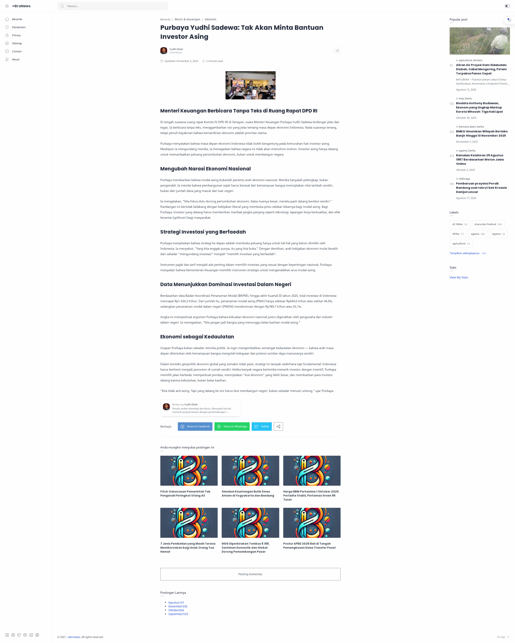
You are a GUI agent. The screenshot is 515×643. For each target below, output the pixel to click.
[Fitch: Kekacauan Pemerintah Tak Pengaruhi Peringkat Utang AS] (189, 471)
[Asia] (461, 98)
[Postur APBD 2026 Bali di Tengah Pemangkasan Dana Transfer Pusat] (312, 523)
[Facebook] (7, 635)
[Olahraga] (464, 178)
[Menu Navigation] (7, 6)
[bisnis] (468, 98)
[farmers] (477, 60)
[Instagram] (13, 635)
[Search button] (62, 6)
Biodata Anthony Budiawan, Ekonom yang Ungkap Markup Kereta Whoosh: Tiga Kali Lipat (479, 107)
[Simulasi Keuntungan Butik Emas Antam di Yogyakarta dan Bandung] (250, 471)
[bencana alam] (467, 126)
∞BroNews (21, 6)
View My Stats (459, 277)
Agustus (176, 602)
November (177, 606)
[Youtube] (25, 635)
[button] (507, 6)
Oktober (176, 610)
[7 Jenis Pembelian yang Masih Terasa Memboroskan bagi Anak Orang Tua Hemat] (189, 523)
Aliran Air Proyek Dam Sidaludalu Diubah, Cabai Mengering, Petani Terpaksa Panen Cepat (481, 69)
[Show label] (468, 253)
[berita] (480, 126)
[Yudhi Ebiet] (176, 49)
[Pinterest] (37, 635)
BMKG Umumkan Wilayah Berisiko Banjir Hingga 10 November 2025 (482, 133)
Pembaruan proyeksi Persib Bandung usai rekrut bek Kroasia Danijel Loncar (481, 187)
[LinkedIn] (31, 635)
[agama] (463, 150)
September (178, 614)
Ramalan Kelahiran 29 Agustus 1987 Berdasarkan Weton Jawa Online (480, 159)
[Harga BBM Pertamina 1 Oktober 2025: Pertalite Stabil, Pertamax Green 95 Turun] (312, 471)
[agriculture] (466, 60)
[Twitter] (19, 635)
